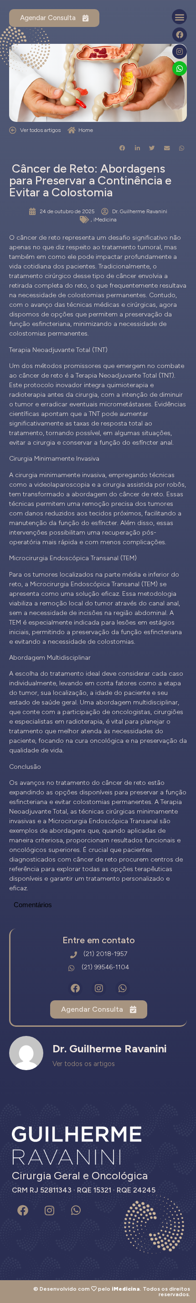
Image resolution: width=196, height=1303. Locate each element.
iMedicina (105, 219)
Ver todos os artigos (83, 1064)
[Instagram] (179, 51)
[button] (179, 16)
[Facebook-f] (179, 34)
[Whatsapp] (179, 68)
